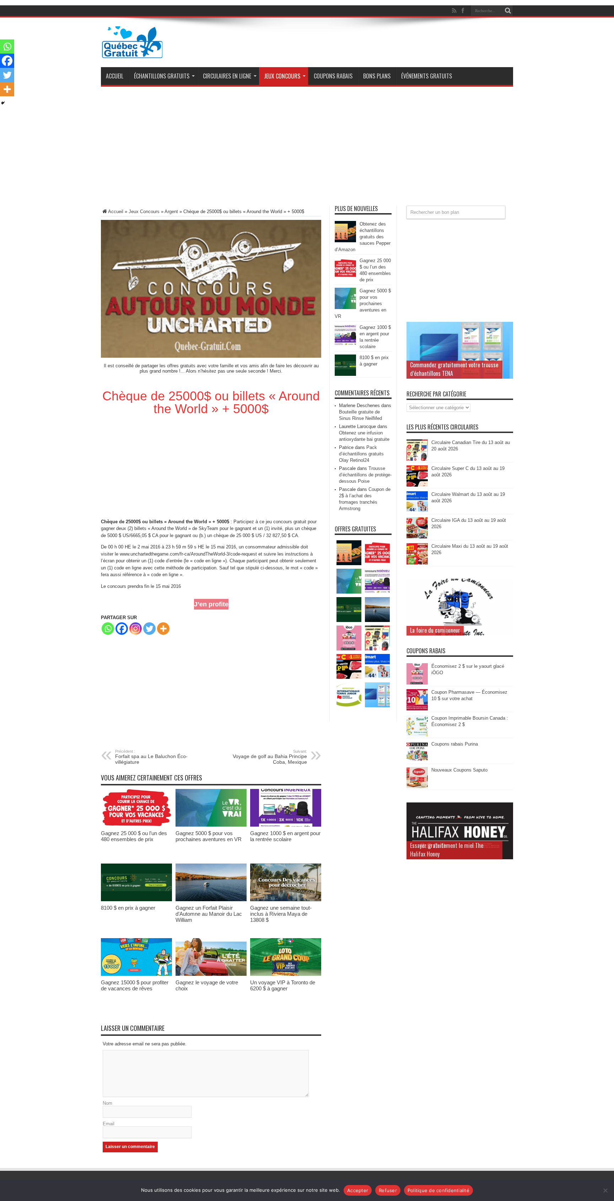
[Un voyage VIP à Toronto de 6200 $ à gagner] (285, 974)
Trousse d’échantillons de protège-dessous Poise (365, 475)
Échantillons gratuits (161, 76)
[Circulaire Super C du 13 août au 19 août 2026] (417, 485)
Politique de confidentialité (438, 1190)
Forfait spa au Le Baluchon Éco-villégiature (151, 757)
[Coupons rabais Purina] (417, 760)
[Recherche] (507, 10)
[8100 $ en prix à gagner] (136, 899)
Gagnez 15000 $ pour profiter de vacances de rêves (134, 985)
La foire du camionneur (435, 630)
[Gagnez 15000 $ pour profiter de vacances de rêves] (136, 974)
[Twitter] (149, 628)
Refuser (388, 1190)
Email (108, 1123)
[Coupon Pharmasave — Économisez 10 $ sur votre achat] (417, 709)
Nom (107, 1103)
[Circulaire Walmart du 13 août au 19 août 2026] (417, 511)
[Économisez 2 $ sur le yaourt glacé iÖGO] (417, 683)
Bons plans (377, 76)
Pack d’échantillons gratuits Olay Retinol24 (361, 454)
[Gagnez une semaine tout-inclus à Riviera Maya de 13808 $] (285, 899)
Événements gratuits (426, 76)
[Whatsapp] (108, 628)
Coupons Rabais (333, 76)
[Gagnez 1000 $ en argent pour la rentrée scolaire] (285, 825)
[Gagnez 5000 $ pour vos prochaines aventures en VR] (211, 825)
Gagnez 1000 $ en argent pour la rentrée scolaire (285, 836)
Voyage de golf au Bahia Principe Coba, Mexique (270, 757)
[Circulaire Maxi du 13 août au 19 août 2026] (417, 563)
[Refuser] (605, 1190)
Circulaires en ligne (227, 76)
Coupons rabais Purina (454, 744)
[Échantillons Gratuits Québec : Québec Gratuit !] (132, 52)
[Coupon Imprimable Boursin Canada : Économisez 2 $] (417, 734)
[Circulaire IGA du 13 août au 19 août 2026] (417, 537)
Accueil (114, 76)
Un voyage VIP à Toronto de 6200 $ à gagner (282, 985)
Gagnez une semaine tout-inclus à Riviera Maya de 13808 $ (281, 914)
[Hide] (3, 103)
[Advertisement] (307, 149)
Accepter (357, 1190)
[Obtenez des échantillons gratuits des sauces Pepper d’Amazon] (345, 240)
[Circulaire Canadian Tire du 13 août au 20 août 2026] (417, 459)
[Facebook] (121, 628)
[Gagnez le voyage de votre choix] (211, 974)
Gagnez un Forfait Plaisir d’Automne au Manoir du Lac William (209, 914)
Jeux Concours (282, 76)
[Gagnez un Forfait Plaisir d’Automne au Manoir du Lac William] (211, 899)
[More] (163, 628)
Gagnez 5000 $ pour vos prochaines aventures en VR (209, 836)
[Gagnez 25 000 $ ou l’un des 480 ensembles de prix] (136, 825)
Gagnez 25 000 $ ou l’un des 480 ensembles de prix (134, 836)
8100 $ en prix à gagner (128, 908)
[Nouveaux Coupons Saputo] (417, 786)
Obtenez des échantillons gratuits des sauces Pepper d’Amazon (363, 236)
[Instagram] (135, 628)
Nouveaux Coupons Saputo (459, 770)
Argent (171, 211)
